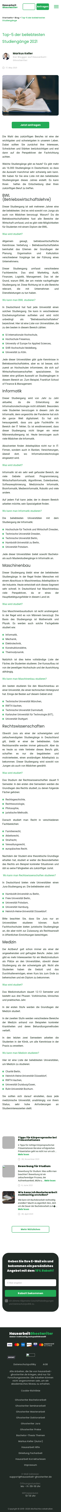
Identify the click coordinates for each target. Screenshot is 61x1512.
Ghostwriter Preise (30, 1429)
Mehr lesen (23, 1154)
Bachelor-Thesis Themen (30, 1435)
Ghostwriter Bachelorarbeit (30, 1399)
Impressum (30, 1465)
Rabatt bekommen (30, 1293)
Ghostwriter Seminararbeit (30, 1405)
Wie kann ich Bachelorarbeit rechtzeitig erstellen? (37, 1194)
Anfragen (42, 6)
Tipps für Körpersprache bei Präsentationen (37, 1139)
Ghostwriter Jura (30, 1423)
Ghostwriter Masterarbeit (30, 1411)
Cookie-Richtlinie (30, 1390)
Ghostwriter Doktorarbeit (30, 1417)
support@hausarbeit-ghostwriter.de (31, 1476)
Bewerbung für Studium (34, 1166)
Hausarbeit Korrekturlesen (30, 1459)
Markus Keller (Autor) (30, 1441)
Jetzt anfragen (30, 125)
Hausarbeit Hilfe (30, 1447)
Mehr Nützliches (30, 1229)
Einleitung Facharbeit (30, 1453)
